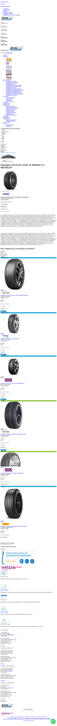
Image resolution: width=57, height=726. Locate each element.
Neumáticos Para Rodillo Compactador (14, 93)
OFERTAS (5, 116)
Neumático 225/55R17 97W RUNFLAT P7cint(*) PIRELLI (14, 526)
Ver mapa (3, 645)
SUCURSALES (7, 117)
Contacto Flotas (6, 10)
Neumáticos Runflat (10, 83)
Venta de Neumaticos (44, 716)
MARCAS (5, 56)
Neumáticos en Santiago (21, 716)
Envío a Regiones (37, 716)
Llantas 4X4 (9, 100)
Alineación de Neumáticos (12, 107)
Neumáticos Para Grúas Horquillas (13, 88)
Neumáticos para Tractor (11, 95)
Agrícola (2, 141)
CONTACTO (6, 122)
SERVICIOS (6, 105)
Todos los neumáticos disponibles (12, 718)
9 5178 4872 (10, 671)
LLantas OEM (9, 98)
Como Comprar (4, 1)
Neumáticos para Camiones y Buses (14, 85)
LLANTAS (5, 96)
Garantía (2, 4)
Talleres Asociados (10, 121)
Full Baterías (25, 720)
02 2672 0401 (10, 652)
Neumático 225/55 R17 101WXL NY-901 (10, 338)
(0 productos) (11, 15)
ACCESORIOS (6, 103)
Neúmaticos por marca (20, 718)
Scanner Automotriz (10, 110)
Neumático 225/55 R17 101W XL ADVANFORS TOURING (14, 295)
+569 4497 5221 (9, 52)
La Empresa (6, 8)
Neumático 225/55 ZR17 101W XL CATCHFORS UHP (13, 434)
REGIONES (6, 118)
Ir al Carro (3, 549)
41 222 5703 (10, 687)
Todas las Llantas (10, 101)
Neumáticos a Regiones (11, 119)
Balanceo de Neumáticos (11, 108)
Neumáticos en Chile (13, 716)
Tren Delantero (9, 113)
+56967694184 (10, 634)
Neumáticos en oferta (40, 718)
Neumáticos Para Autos (11, 81)
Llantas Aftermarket (10, 97)
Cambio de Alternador (11, 112)
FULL (4, 123)
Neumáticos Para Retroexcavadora (13, 92)
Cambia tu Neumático (27, 718)
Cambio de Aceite (10, 111)
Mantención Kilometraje (11, 114)
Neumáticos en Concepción (29, 716)
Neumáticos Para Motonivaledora (13, 91)
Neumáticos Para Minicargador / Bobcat (15, 90)
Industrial (3, 138)
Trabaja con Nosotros (8, 12)
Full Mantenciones (31, 720)
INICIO (5, 55)
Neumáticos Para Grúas (11, 87)
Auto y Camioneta (5, 131)
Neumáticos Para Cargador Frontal (13, 86)
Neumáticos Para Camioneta (12, 82)
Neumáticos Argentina (47, 718)
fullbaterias (8, 126)
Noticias (5, 11)
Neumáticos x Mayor (8, 13)
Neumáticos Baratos (33, 718)
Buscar (2, 151)
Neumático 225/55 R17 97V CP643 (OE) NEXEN (12, 473)
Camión (2, 135)
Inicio (4, 160)
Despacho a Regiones (5, 6)
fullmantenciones (10, 124)
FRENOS (5, 102)
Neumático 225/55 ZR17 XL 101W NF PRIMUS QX (12, 383)
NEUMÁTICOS (7, 80)
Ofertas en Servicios (10, 106)
